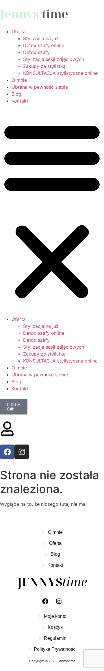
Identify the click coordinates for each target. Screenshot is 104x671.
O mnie (19, 80)
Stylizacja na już (41, 38)
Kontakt (20, 101)
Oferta (19, 31)
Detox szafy (36, 52)
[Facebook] (7, 452)
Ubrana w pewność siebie (40, 87)
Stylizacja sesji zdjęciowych (53, 59)
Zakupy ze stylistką (44, 66)
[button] (52, 210)
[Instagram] (21, 452)
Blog (16, 94)
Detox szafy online (43, 45)
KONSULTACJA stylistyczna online (60, 73)
